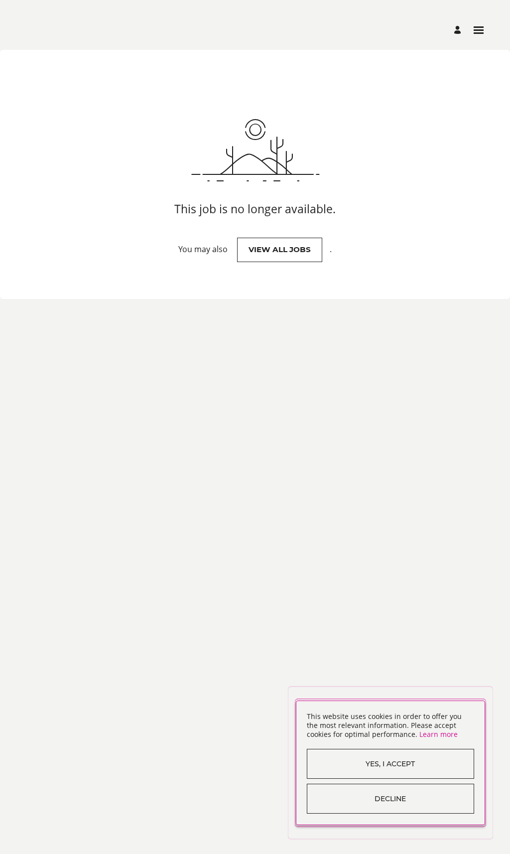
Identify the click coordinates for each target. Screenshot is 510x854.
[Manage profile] (459, 30)
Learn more (438, 734)
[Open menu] (478, 30)
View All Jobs (280, 249)
